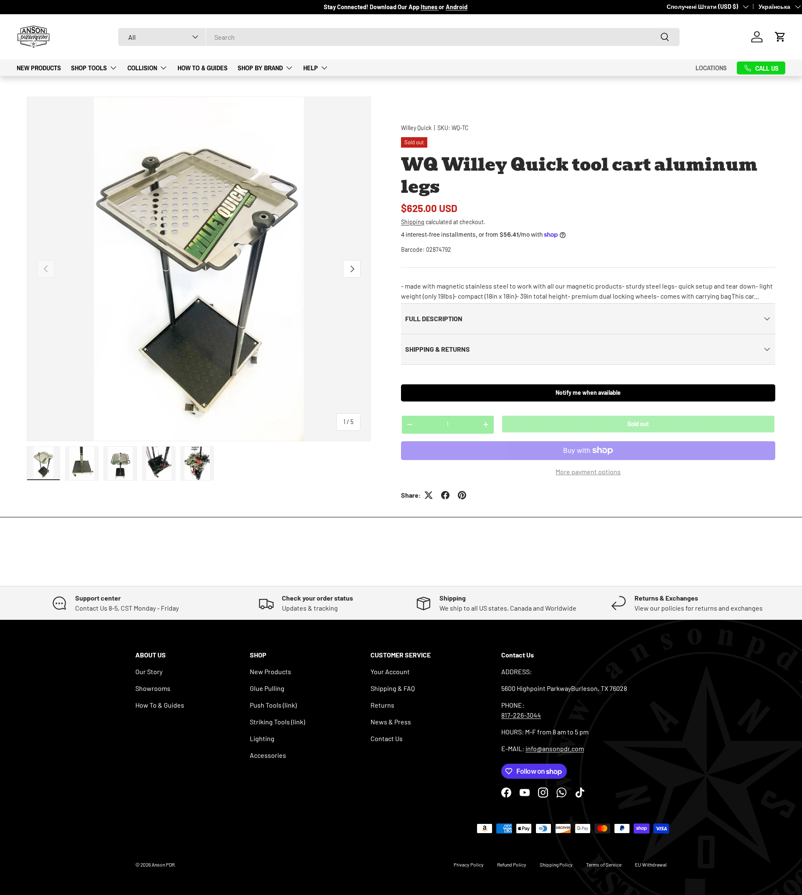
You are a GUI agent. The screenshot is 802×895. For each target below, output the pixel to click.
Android (456, 6)
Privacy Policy (469, 864)
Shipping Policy (556, 864)
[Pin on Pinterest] (462, 495)
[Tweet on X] (428, 495)
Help (310, 67)
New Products (39, 67)
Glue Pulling (267, 688)
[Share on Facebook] (445, 495)
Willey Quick (416, 127)
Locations (711, 67)
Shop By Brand (260, 67)
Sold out (638, 423)
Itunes (430, 6)
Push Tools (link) (273, 705)
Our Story (148, 671)
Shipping (412, 221)
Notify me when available (588, 392)
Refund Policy (511, 864)
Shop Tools (89, 67)
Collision (142, 67)
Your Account (390, 671)
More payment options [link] (588, 472)
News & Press (391, 722)
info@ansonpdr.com (554, 748)
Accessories (268, 755)
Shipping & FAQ (393, 688)
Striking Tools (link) (277, 722)
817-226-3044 (521, 715)
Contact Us (387, 738)
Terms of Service (604, 864)
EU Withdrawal (651, 864)
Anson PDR (163, 864)
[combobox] (399, 37)
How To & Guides (203, 67)
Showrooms (152, 688)
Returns (382, 705)
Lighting (262, 738)
